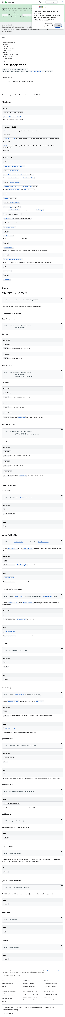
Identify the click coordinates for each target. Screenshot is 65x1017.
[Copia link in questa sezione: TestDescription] (16, 319)
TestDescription (36, 71)
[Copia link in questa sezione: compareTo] (12, 491)
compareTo (7, 166)
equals (6, 198)
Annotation (21, 417)
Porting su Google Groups (30, 1000)
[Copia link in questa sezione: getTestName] (14, 846)
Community (20, 1007)
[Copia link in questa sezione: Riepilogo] (13, 102)
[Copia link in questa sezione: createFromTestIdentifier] (23, 589)
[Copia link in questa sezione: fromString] (12, 688)
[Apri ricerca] (40, 2)
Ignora (48, 25)
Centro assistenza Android (51, 983)
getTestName (8, 247)
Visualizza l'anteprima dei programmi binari (9, 992)
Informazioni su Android (8, 1007)
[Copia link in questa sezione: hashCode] (11, 913)
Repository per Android (8, 983)
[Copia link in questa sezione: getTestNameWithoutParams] (26, 881)
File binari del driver (7, 998)
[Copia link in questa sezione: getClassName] (15, 814)
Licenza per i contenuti (53, 971)
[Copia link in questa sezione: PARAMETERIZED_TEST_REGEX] (28, 293)
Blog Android (26, 989)
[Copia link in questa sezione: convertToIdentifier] (19, 535)
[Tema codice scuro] (62, 298)
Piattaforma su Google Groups (31, 994)
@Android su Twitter (28, 983)
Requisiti (4, 986)
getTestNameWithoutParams (12, 259)
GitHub (4, 1001)
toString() (39, 210)
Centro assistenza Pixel (50, 986)
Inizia (58, 25)
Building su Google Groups (30, 997)
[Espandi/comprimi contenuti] (14, 42)
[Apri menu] (2, 2)
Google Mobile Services (50, 994)
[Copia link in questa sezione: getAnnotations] (16, 785)
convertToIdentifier (11, 175)
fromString (7, 207)
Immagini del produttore (8, 995)
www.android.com (49, 991)
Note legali (28, 1007)
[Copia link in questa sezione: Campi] (10, 288)
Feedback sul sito (49, 1007)
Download (5, 989)
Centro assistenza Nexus (50, 989)
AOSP (3, 37)
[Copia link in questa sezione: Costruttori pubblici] (23, 314)
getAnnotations (9, 227)
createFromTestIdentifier (12, 186)
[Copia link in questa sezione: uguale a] (10, 644)
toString (7, 279)
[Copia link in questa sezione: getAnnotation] (15, 739)
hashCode (7, 271)
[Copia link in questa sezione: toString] (10, 940)
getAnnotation (8, 218)
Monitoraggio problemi (50, 1000)
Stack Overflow (48, 997)
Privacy (40, 1007)
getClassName (8, 236)
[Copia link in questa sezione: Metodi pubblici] (19, 486)
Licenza (34, 1007)
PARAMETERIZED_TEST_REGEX (12, 116)
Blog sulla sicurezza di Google (31, 991)
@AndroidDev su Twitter (29, 986)
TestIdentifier (14, 170)
